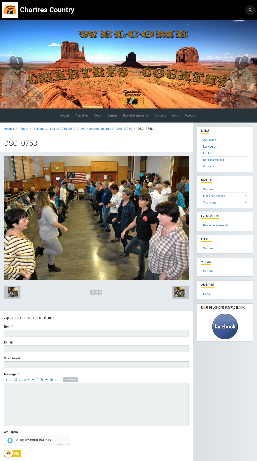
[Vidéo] (56, 379)
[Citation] (32, 379)
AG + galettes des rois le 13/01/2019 (106, 129)
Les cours (209, 146)
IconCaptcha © (63, 444)
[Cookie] (8, 452)
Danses (112, 115)
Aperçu (72, 379)
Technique (209, 202)
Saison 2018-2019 (62, 129)
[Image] (51, 379)
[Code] (60, 379)
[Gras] (6, 379)
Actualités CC (211, 140)
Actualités (81, 115)
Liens (175, 115)
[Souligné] (15, 379)
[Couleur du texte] (26, 379)
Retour (96, 292)
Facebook (191, 115)
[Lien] (42, 379)
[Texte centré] (37, 379)
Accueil (64, 115)
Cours (98, 115)
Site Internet (12, 358)
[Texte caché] (46, 379)
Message (10, 374)
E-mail (8, 342)
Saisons (39, 129)
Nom (7, 326)
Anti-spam (11, 432)
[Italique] (11, 379)
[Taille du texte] (20, 379)
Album (23, 129)
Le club (207, 153)
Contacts (160, 115)
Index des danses (214, 196)
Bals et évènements (136, 115)
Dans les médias (213, 159)
